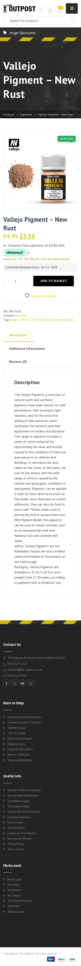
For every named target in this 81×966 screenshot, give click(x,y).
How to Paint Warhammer (23, 795)
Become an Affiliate (20, 838)
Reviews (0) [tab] (18, 361)
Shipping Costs (16, 744)
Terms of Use (16, 849)
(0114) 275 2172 (17, 664)
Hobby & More (19, 320)
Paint (49, 320)
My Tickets (14, 895)
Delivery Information (20, 738)
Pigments (26, 114)
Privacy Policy (16, 844)
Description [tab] (18, 335)
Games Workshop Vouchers (24, 812)
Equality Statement (19, 817)
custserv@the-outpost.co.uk (25, 669)
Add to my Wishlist (44, 296)
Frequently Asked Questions (24, 717)
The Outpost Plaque (20, 901)
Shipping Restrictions (20, 760)
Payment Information (20, 749)
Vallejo (69, 320)
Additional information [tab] (27, 348)
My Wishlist (14, 890)
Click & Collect (17, 733)
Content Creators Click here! (25, 722)
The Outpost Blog (18, 806)
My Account (15, 879)
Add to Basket (53, 281)
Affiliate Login (16, 912)
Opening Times (16, 675)
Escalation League (19, 801)
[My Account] (50, 10)
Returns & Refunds (19, 755)
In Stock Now (37, 320)
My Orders (14, 885)
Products (8, 114)
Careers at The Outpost (22, 833)
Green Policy (15, 822)
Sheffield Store (16, 728)
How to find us (16, 828)
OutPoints (13, 906)
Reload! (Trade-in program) (24, 790)
